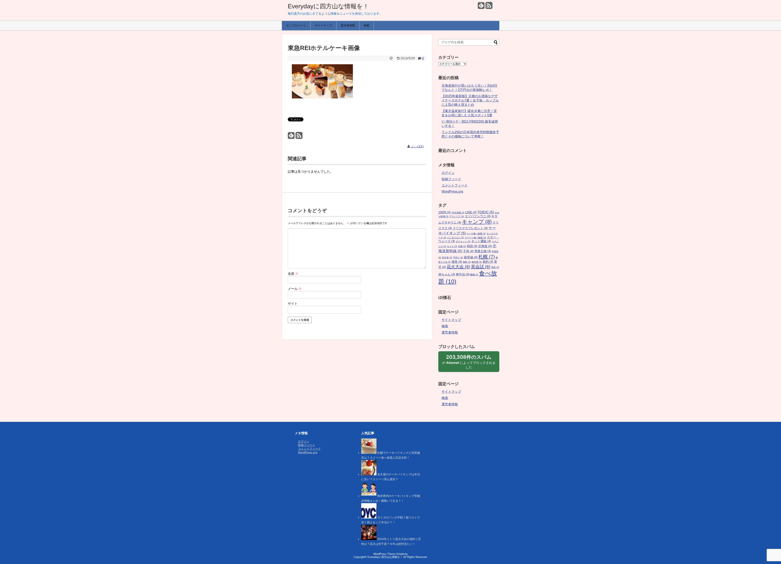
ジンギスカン (455, 237)
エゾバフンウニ (478, 216)
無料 (467, 262)
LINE (471, 212)
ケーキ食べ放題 (476, 233)
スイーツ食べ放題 (475, 237)
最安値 (471, 257)
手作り (458, 257)
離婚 (474, 274)
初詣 (472, 246)
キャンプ (477, 222)
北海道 (485, 246)
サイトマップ (323, 25)
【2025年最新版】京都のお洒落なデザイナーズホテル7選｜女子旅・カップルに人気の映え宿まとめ (470, 100)
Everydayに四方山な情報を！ (328, 6)
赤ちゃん (446, 274)
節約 (488, 261)
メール (295, 288)
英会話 (480, 266)
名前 (293, 273)
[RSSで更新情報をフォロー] (488, 7)
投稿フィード (451, 179)
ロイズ (452, 246)
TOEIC (485, 212)
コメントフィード (455, 185)
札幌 (486, 256)
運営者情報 (348, 25)
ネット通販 (481, 241)
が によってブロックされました (469, 363)
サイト (293, 303)
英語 (495, 267)
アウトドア (456, 216)
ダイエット (463, 241)
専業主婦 (482, 251)
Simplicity (402, 553)
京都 (462, 246)
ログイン (448, 173)
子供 (468, 251)
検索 (366, 25)
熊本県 (477, 262)
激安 (457, 261)
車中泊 (462, 274)
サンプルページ (296, 25)
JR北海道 (458, 212)
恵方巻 (447, 257)
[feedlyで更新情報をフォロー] (481, 7)
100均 (444, 212)
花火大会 (458, 266)
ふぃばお (417, 146)
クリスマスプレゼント (470, 228)
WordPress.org (452, 191)
